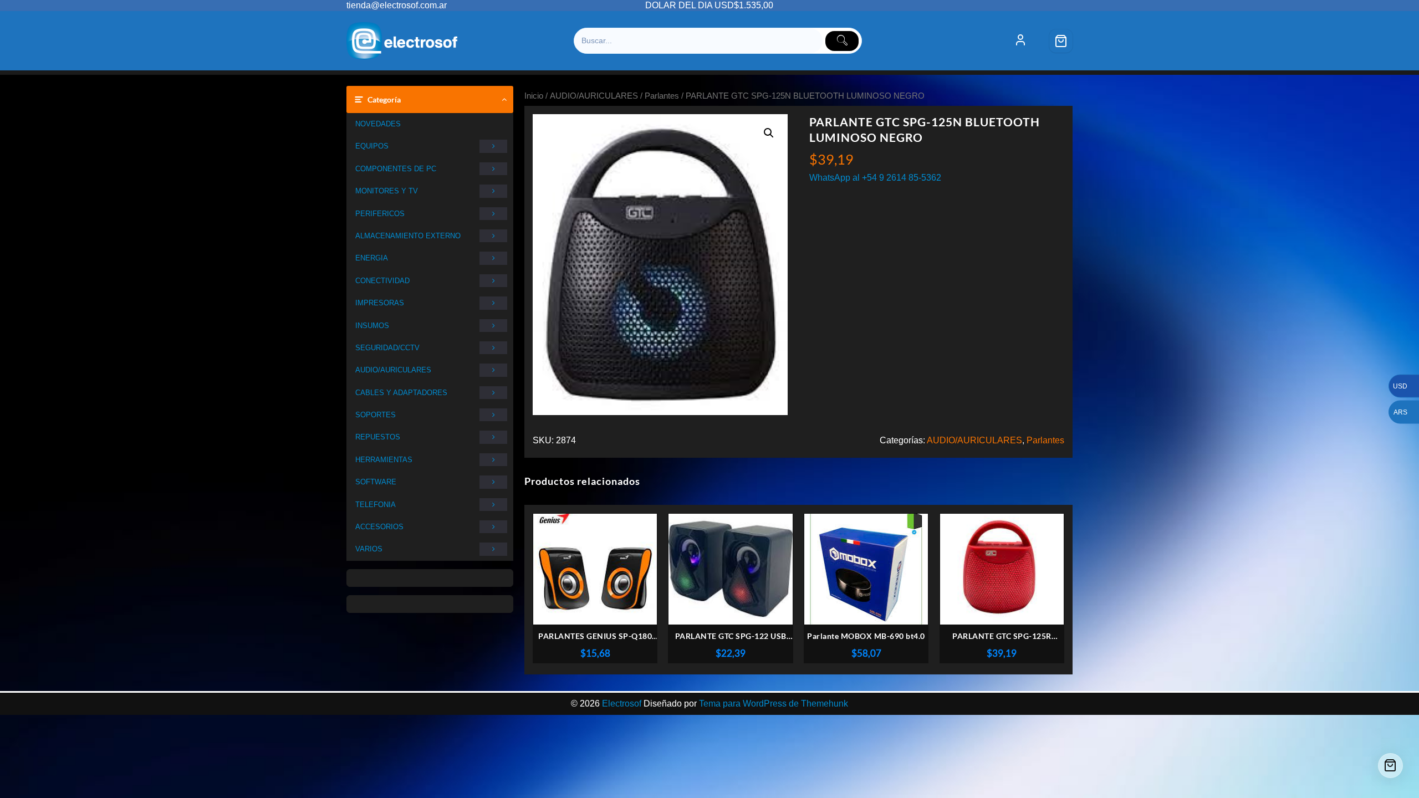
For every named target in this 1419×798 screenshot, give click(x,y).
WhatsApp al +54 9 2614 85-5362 (875, 177)
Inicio (533, 95)
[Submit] (842, 41)
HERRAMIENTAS (383, 460)
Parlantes (662, 95)
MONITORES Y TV (386, 191)
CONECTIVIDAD (382, 281)
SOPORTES (375, 415)
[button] (769, 133)
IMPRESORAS (379, 303)
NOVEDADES (378, 124)
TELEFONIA (375, 504)
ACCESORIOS (379, 527)
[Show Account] (1020, 41)
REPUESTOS (377, 437)
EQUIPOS (372, 146)
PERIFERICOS (380, 213)
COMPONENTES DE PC (395, 169)
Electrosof (621, 703)
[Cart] (1061, 41)
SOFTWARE (375, 482)
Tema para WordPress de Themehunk (773, 703)
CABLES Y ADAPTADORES (401, 392)
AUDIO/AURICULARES (393, 370)
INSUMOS (372, 325)
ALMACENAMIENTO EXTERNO (408, 236)
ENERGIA (371, 258)
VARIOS (368, 549)
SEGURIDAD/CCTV (387, 348)
